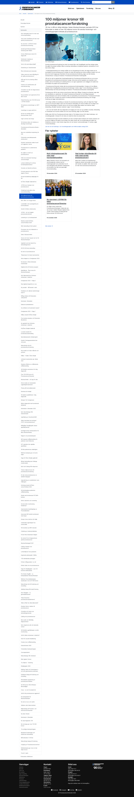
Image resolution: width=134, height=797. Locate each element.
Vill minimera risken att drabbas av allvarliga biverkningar (30, 123)
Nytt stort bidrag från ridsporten (29, 466)
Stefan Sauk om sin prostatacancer (30, 565)
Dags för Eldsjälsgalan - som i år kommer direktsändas (29, 569)
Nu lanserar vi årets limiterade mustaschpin (28, 262)
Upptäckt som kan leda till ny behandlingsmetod (28, 243)
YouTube (72, 790)
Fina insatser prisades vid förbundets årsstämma (30, 319)
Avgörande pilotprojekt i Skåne (29, 555)
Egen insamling (23, 773)
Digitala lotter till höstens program (29, 267)
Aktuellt (24, 13)
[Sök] (113, 2)
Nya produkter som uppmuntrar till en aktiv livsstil (30, 95)
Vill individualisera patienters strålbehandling (28, 491)
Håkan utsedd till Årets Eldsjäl (28, 314)
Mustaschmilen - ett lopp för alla (29, 379)
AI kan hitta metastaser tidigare (29, 534)
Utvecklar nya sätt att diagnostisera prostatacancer (30, 90)
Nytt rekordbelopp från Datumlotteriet (27, 412)
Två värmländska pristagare (28, 558)
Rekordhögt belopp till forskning (29, 741)
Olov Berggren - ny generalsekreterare (26, 593)
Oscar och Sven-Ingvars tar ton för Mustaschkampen (30, 238)
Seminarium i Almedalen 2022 (28, 408)
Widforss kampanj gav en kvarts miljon (29, 453)
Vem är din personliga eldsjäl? (28, 64)
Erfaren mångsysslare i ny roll (28, 562)
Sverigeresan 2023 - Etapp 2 (28, 280)
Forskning (89, 8)
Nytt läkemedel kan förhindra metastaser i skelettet (28, 276)
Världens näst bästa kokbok (28, 705)
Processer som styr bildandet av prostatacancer (29, 230)
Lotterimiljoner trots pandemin (28, 551)
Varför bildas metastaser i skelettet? (30, 635)
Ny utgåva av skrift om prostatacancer (27, 153)
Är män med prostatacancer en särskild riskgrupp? (29, 475)
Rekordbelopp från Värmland (28, 655)
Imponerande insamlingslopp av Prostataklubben (29, 509)
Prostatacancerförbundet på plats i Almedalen (30, 128)
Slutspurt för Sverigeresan (27, 400)
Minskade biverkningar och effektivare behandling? (28, 733)
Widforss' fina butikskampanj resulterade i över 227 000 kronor (29, 579)
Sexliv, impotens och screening (29, 500)
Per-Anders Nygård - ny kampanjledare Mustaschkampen (29, 574)
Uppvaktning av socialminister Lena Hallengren (30, 480)
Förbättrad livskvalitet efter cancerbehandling (28, 191)
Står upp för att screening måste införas (29, 80)
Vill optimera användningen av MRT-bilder (30, 105)
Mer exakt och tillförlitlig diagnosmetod (27, 620)
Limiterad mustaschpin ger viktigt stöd (29, 359)
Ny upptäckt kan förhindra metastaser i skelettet (27, 324)
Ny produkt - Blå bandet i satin (29, 287)
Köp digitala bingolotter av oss (29, 284)
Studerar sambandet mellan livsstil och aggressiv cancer (29, 143)
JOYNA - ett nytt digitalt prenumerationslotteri (27, 213)
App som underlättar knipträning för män (30, 133)
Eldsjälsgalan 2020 (25, 666)
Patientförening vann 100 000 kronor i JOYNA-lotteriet (30, 100)
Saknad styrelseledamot (27, 304)
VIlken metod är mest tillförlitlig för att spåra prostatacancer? (30, 75)
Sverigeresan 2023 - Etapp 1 (28, 311)
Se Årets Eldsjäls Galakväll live (28, 181)
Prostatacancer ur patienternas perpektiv (29, 148)
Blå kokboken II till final (27, 737)
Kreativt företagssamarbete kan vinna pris (29, 341)
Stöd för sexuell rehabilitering (28, 638)
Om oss (98, 8)
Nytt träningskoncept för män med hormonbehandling (30, 34)
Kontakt (21, 768)
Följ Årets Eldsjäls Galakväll (28, 328)
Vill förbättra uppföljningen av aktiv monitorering (30, 631)
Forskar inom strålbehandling (28, 642)
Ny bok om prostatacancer (28, 251)
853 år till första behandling (28, 248)
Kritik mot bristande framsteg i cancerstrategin (29, 158)
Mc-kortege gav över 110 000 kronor (29, 724)
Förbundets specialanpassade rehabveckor (28, 138)
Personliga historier (25, 23)
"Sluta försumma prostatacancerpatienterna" (28, 598)
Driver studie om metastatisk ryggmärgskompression (28, 383)
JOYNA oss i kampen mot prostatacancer (27, 185)
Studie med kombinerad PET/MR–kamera (29, 496)
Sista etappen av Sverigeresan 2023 (30, 258)
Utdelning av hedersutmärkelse (29, 531)
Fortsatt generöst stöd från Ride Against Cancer (29, 172)
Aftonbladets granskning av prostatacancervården (28, 680)
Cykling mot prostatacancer (28, 616)
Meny (111, 8)
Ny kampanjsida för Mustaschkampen (26, 697)
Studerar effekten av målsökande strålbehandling (29, 365)
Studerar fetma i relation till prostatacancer (28, 607)
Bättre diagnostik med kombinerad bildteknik (30, 404)
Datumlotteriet (23, 780)
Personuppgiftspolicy (24, 782)
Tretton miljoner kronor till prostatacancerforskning (27, 470)
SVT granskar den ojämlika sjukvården (28, 445)
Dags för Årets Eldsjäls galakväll (29, 458)
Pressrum (21, 779)
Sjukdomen (80, 8)
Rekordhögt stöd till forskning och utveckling (30, 585)
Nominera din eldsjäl (26, 391)
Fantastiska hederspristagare (28, 649)
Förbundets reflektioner (27, 756)
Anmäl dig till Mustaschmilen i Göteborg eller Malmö (28, 49)
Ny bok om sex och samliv (28, 702)
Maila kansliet (47, 787)
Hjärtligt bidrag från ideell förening (29, 589)
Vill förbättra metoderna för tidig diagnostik (29, 370)
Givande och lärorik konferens (29, 168)
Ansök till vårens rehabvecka (28, 209)
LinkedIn (79, 790)
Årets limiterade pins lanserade (29, 71)
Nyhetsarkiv (30, 13)
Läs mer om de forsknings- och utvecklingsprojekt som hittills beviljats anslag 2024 (66, 126)
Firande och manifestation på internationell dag (28, 85)
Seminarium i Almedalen (27, 717)
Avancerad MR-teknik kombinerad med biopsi (30, 515)
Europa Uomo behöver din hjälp (29, 519)
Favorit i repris (24, 753)
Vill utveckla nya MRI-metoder (29, 527)
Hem (20, 13)
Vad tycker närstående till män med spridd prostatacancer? (30, 39)
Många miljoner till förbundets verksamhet (28, 296)
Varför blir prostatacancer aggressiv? (30, 693)
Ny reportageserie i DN (27, 720)
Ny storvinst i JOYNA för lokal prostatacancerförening (28, 44)
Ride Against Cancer (26, 659)
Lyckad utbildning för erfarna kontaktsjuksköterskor (28, 163)
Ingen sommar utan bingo (27, 118)
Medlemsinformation (24, 785)
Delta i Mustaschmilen (26, 234)
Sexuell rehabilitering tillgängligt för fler (29, 177)
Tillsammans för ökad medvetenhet (30, 255)
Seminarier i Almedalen (26, 301)
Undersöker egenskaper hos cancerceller (28, 523)
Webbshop (22, 777)
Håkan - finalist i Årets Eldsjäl (28, 355)
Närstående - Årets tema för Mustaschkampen (28, 271)
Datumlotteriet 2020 (26, 645)
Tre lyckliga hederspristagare (28, 729)
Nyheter (23, 26)
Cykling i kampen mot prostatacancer (26, 547)
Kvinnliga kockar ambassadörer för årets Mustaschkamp (30, 431)
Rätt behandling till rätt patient (29, 226)
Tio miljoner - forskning (27, 662)
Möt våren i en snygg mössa (28, 200)
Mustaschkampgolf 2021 (27, 543)
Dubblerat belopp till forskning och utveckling (30, 675)
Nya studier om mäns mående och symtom (30, 351)
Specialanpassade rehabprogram (29, 337)
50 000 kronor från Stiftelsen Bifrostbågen (28, 685)
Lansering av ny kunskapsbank (29, 217)
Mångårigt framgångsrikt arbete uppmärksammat (29, 426)
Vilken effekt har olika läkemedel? (29, 603)
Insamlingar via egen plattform (28, 110)
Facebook (55, 790)
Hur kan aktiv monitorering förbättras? (27, 504)
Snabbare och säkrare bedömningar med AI (30, 291)
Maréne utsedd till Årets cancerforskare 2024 (27, 221)
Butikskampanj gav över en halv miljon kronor (29, 748)
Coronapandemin (25, 652)
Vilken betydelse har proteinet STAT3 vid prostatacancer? (28, 421)
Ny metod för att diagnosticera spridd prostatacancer (29, 538)
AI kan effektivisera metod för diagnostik (28, 54)
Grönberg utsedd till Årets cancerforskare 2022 (27, 486)
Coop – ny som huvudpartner (28, 690)
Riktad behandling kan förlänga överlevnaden (29, 462)
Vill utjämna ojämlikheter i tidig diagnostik (28, 395)
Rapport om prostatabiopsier (28, 435)
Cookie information (24, 784)
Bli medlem (22, 772)
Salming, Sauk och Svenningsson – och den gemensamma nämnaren (30, 670)
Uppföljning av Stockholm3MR (29, 417)
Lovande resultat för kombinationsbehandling (27, 332)
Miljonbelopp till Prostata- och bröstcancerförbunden (28, 709)
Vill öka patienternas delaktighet (29, 449)
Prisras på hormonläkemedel (28, 388)
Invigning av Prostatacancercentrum (30, 744)
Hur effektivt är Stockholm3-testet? (30, 308)
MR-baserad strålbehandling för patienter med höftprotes (29, 440)
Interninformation (23, 787)
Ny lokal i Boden (25, 714)
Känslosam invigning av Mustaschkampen (27, 59)
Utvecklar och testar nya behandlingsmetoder (27, 612)
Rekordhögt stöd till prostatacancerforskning (27, 346)
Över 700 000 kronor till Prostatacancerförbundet (27, 375)
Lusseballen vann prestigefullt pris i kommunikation (30, 204)
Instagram (63, 790)
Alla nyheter (48, 226)
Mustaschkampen (23, 775)
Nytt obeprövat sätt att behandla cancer (29, 625)
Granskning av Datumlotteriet (28, 67)
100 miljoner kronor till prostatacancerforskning (27, 196)
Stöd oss (71, 8)
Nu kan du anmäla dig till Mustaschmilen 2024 (27, 114)
